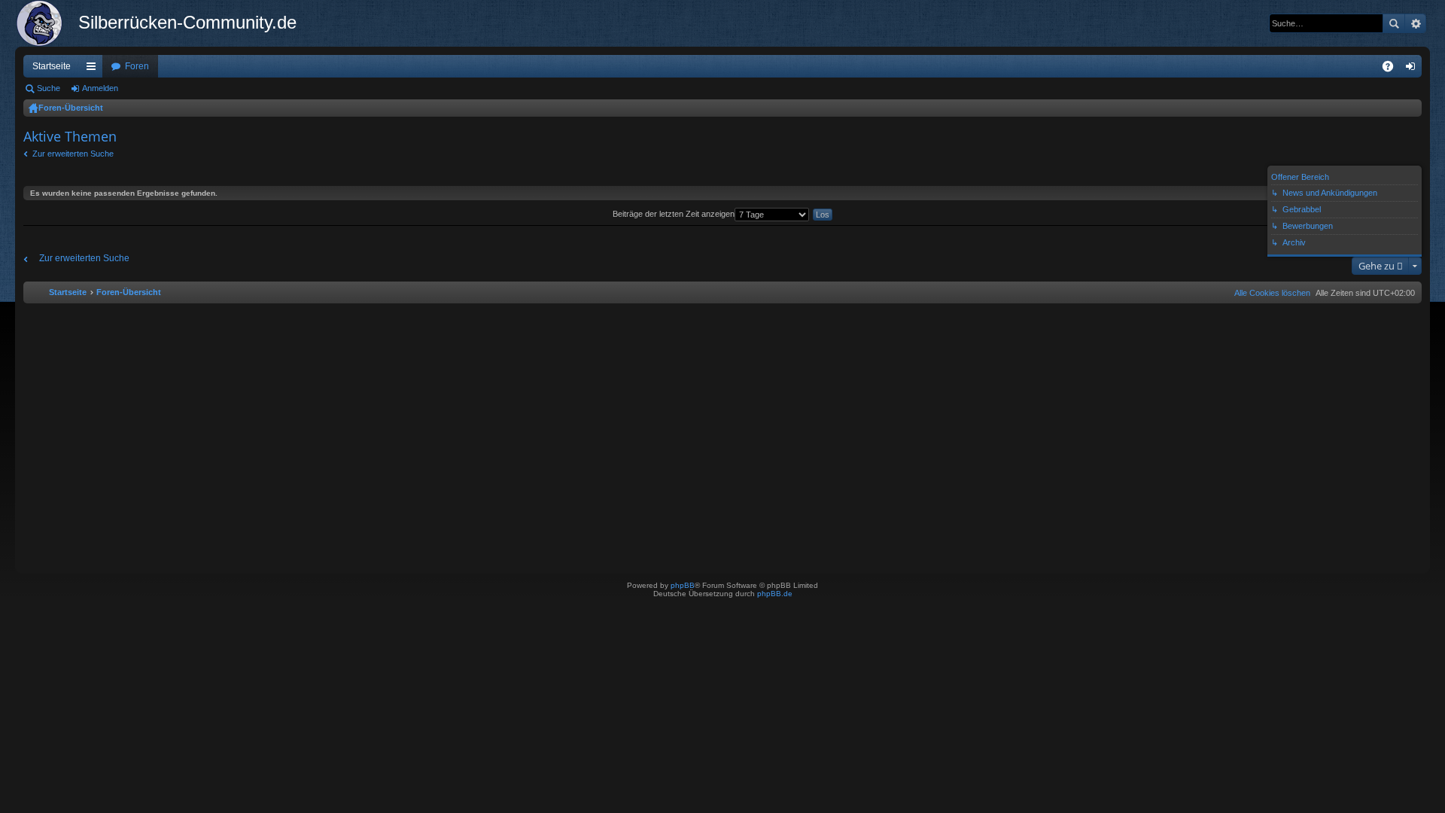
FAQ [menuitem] (1392, 69)
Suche (1394, 23)
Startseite (51, 66)
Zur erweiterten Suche (73, 153)
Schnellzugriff (94, 69)
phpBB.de (774, 593)
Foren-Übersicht (70, 107)
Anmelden (100, 88)
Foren (137, 66)
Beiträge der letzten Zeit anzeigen (674, 213)
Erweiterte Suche (1415, 23)
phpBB (683, 585)
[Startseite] (46, 23)
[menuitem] (1269, 292)
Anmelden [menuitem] (1413, 69)
